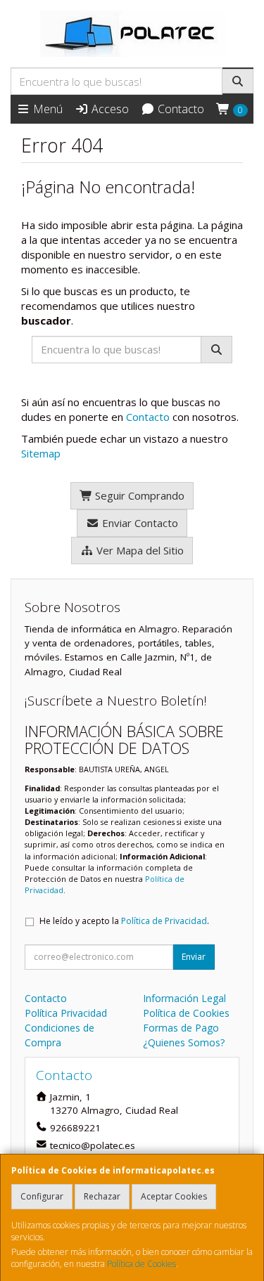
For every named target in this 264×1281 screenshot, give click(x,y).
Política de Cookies (141, 1264)
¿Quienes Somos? (184, 1042)
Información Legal (184, 998)
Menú (46, 109)
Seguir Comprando (138, 495)
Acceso (109, 109)
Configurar (41, 1196)
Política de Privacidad (164, 921)
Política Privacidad (66, 1013)
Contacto (179, 109)
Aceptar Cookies (174, 1196)
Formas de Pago (181, 1027)
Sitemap (41, 453)
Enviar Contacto (138, 523)
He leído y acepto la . (124, 921)
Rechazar (102, 1196)
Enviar (194, 957)
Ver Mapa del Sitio (139, 550)
